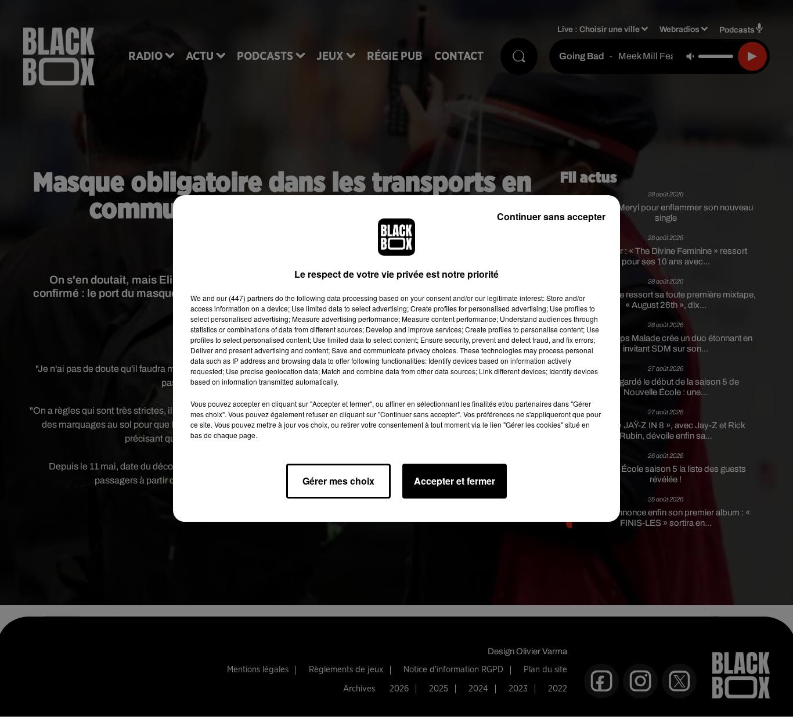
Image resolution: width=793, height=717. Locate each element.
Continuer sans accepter (551, 216)
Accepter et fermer (454, 480)
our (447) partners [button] (245, 298)
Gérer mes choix (338, 480)
